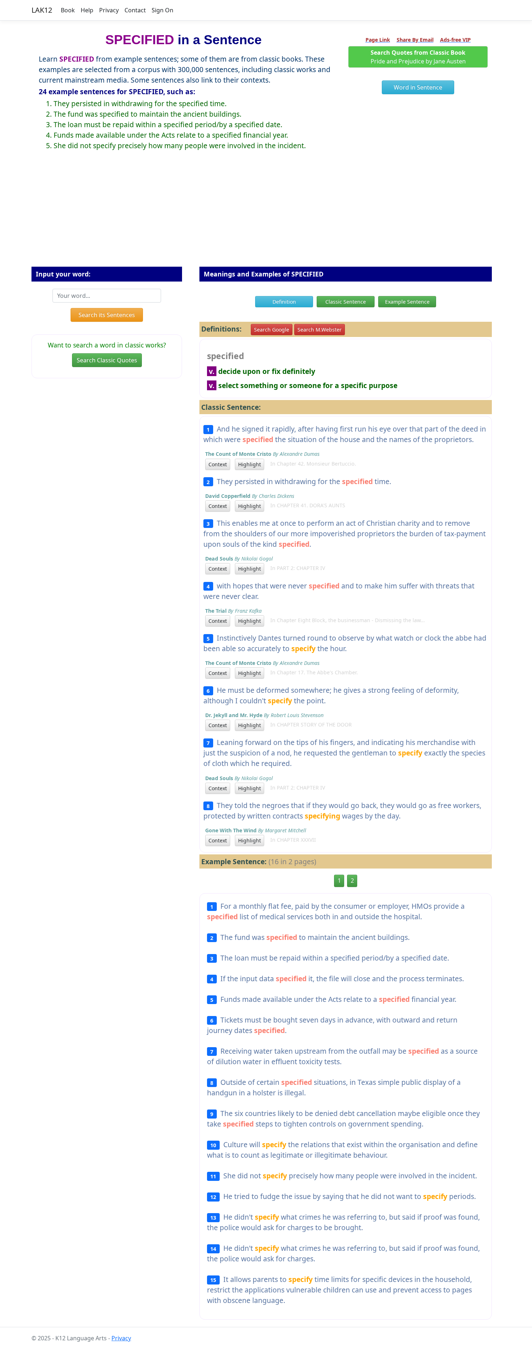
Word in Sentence (418, 87)
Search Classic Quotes (107, 360)
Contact (135, 10)
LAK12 (41, 10)
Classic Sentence (345, 301)
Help (87, 10)
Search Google (271, 329)
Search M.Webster (319, 329)
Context (217, 464)
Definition (284, 301)
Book (68, 10)
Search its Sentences (107, 315)
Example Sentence (407, 301)
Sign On (162, 10)
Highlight (249, 464)
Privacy (109, 10)
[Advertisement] (266, 214)
